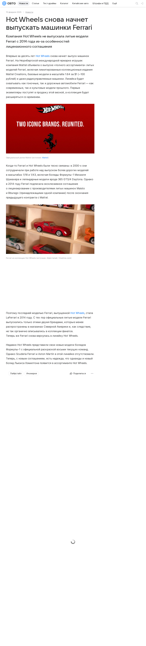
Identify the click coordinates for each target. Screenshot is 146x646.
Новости (29, 12)
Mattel (45, 157)
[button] (50, 229)
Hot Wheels (43, 55)
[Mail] (4, 3)
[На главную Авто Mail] (11, 3)
